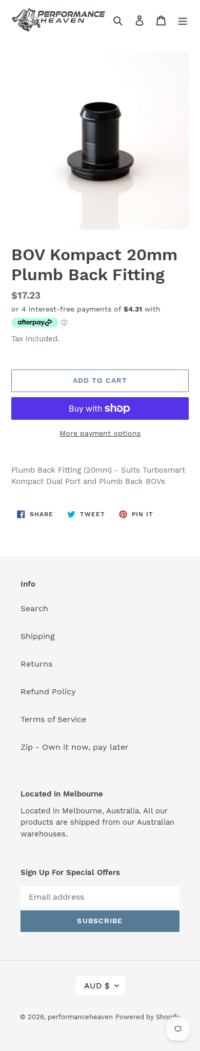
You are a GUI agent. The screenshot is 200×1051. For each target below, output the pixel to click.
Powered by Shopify (147, 1017)
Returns (36, 664)
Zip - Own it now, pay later (75, 747)
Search (34, 608)
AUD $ (97, 985)
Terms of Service (53, 719)
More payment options (100, 433)
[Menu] (182, 20)
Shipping (38, 636)
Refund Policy (48, 691)
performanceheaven (80, 1017)
